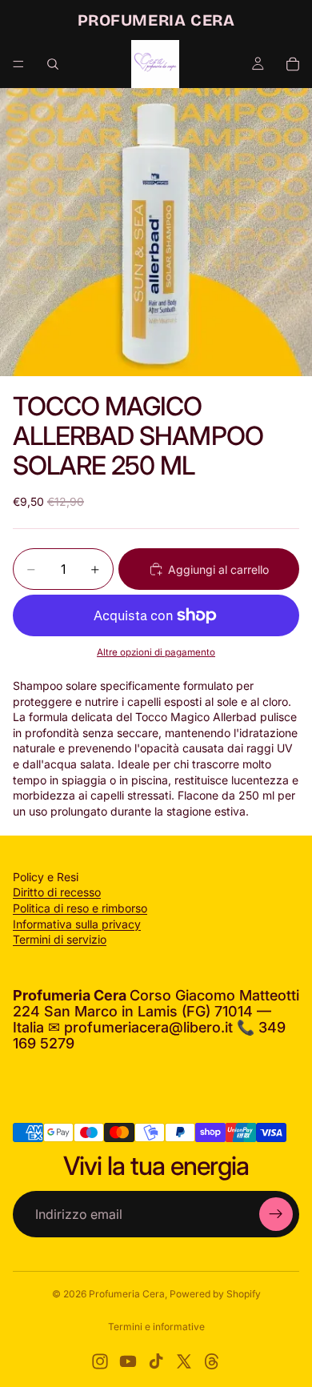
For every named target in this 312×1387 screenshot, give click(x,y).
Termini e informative (156, 1327)
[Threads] (212, 1361)
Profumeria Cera (127, 1294)
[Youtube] (128, 1361)
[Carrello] (292, 64)
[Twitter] (184, 1361)
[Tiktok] (156, 1361)
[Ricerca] (52, 64)
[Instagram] (100, 1361)
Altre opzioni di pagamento (156, 652)
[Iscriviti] (276, 1214)
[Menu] (18, 64)
